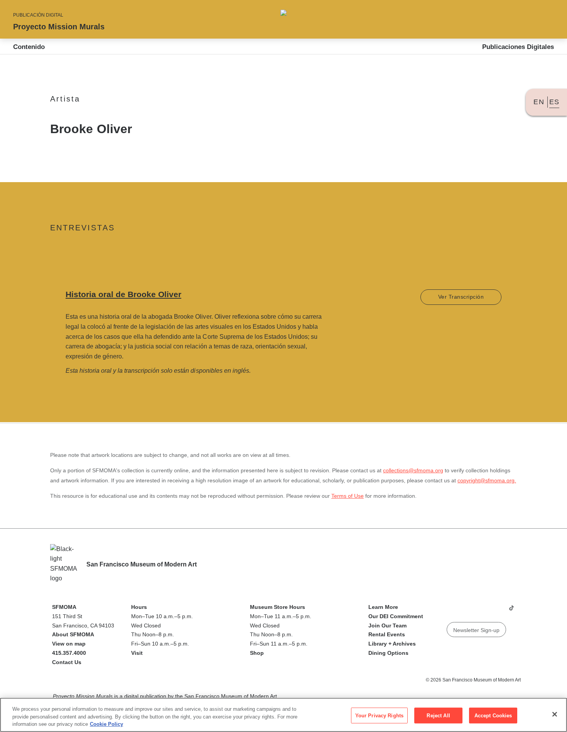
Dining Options (388, 653)
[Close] (554, 714)
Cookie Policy (106, 724)
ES (554, 102)
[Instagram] (466, 611)
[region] (283, 715)
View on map (69, 644)
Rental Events (386, 634)
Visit (137, 653)
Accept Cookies (493, 715)
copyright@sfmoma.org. (486, 480)
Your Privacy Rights (379, 715)
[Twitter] (481, 611)
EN (538, 102)
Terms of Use (347, 496)
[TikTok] (511, 611)
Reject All (438, 715)
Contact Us (66, 662)
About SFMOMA (73, 634)
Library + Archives (392, 644)
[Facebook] (496, 611)
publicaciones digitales (518, 47)
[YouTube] (452, 611)
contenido (29, 47)
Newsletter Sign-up (476, 630)
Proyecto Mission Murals (59, 26)
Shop (257, 653)
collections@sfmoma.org (413, 470)
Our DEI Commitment (395, 616)
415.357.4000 (69, 653)
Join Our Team (387, 625)
